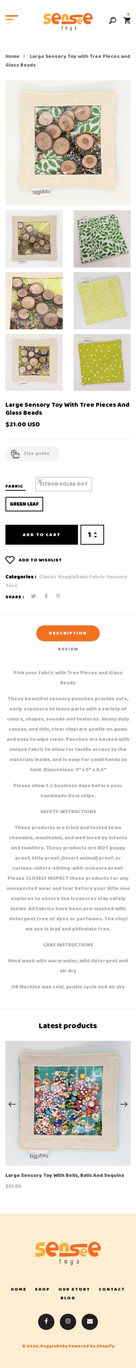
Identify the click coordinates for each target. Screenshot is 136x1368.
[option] (68, 142)
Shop (42, 1289)
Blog (68, 1298)
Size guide (37, 453)
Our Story (74, 1289)
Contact (112, 1289)
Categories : (20, 577)
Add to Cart (42, 535)
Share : (14, 597)
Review (68, 649)
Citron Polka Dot (64, 484)
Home (12, 56)
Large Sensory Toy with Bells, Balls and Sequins (64, 1176)
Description (68, 633)
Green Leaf (24, 504)
